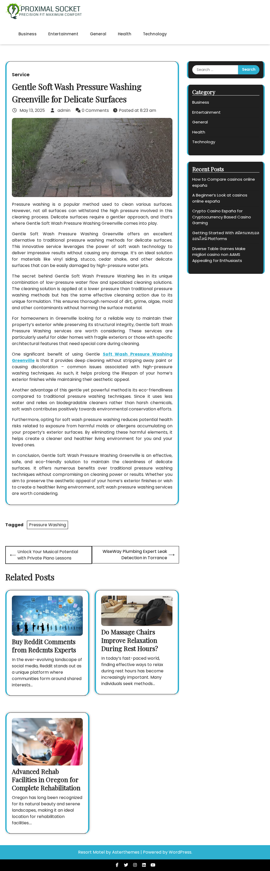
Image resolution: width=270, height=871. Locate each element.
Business (27, 34)
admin (63, 110)
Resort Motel (91, 852)
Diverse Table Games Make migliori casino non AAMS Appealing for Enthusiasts (218, 254)
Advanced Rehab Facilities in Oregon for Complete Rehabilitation (46, 779)
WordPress (180, 852)
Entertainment (63, 34)
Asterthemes (125, 852)
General (98, 34)
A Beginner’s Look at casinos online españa (219, 198)
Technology (155, 34)
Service (21, 75)
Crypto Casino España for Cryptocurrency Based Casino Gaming (221, 217)
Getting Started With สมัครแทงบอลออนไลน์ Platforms (225, 236)
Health (124, 34)
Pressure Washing (47, 525)
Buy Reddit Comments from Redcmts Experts (44, 645)
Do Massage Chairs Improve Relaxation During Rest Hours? (129, 640)
